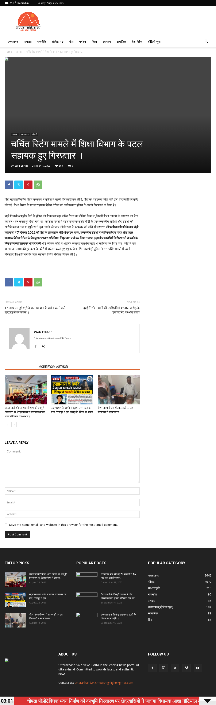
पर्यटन (82, 42)
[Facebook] (9, 185)
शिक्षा (94, 42)
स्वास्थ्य (107, 42)
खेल (71, 42)
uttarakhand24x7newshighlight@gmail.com (104, 683)
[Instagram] (163, 668)
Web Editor (21, 165)
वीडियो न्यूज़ (154, 42)
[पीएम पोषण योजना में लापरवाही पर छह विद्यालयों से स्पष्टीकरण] (119, 389)
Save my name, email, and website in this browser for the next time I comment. (63, 524)
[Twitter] (18, 185)
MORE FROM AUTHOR (53, 366)
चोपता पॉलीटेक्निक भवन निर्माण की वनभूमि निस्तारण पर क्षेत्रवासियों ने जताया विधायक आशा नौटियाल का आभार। (25, 412)
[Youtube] (198, 668)
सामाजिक (121, 42)
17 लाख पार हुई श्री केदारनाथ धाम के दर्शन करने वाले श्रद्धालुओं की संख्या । (35, 310)
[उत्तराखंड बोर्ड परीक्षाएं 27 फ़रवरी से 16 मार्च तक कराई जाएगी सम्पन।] (86, 579)
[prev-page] (7, 424)
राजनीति (41, 42)
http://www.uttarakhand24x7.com (52, 338)
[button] (206, 42)
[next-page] (14, 424)
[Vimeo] (186, 668)
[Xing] (45, 346)
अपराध (27, 42)
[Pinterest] (28, 185)
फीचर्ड (34, 134)
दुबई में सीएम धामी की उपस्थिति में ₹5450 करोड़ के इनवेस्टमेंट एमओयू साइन (111, 310)
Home (8, 52)
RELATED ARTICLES (20, 366)
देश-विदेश (137, 42)
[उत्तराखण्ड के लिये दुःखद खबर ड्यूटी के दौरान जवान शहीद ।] (86, 620)
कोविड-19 (57, 42)
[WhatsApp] (38, 185)
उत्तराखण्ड (13, 42)
